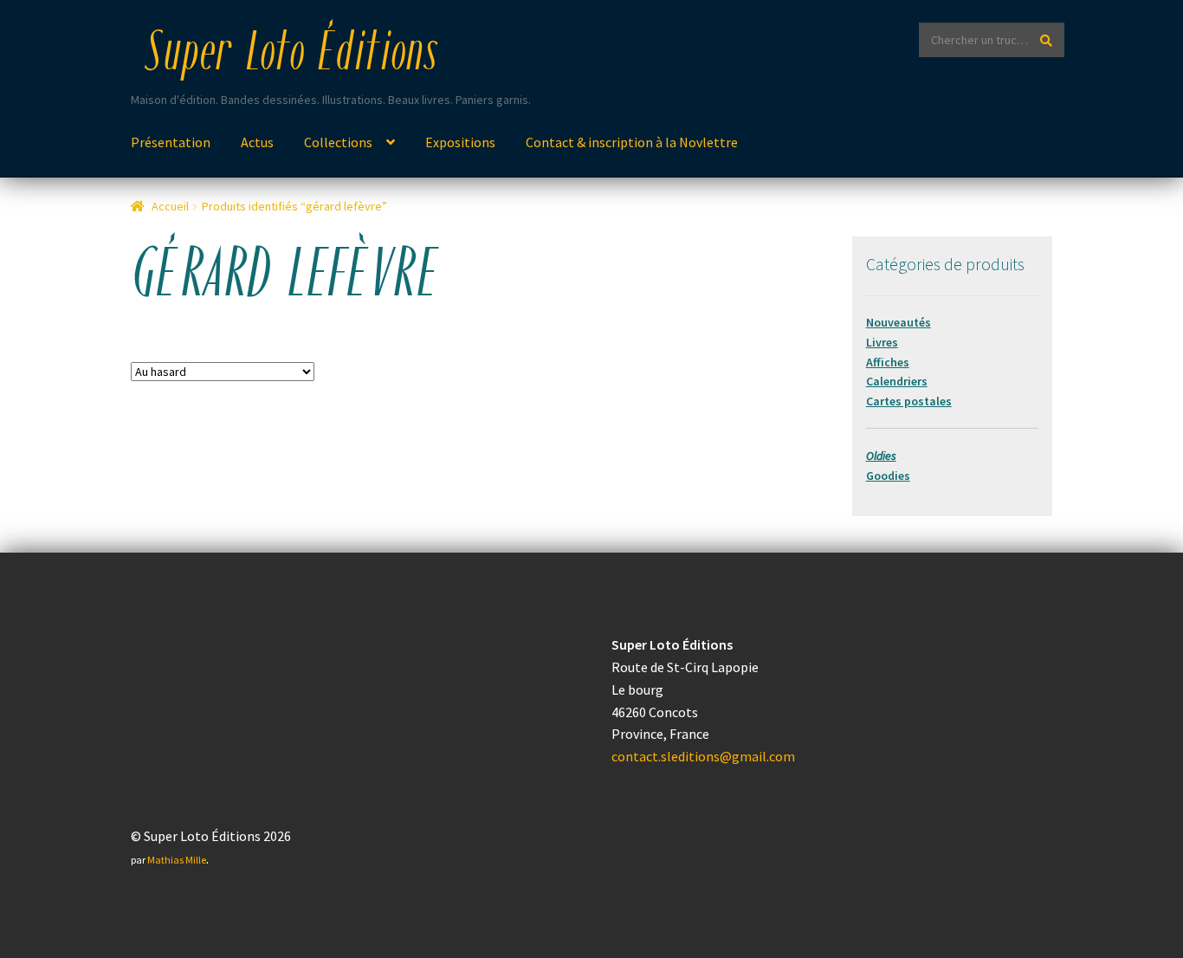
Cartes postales (909, 401)
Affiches (887, 362)
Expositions (460, 142)
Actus (257, 142)
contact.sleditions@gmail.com (703, 756)
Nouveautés (898, 322)
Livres (882, 342)
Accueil (170, 206)
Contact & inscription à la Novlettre (632, 142)
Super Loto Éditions (291, 55)
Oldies (881, 455)
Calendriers (897, 381)
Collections (338, 142)
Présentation (170, 142)
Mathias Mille (176, 859)
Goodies (888, 475)
